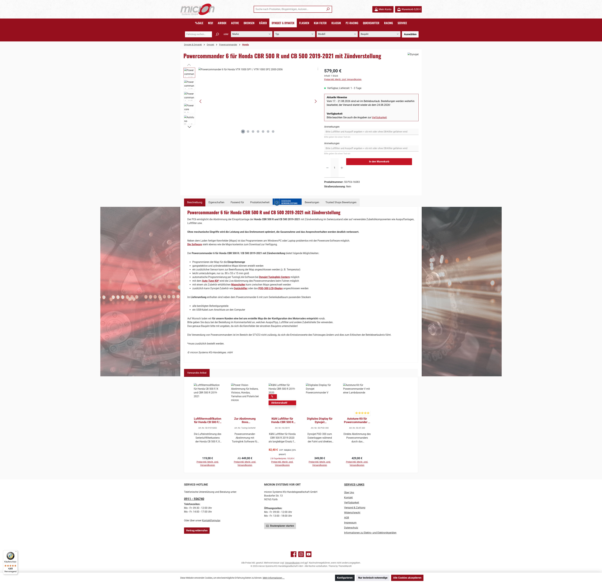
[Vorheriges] (200, 101)
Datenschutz (351, 527)
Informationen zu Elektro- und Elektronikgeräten (370, 532)
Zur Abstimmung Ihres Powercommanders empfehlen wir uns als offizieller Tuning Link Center (245, 420)
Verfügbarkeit (379, 117)
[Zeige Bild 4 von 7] (258, 131)
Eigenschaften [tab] (216, 202)
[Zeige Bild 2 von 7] (248, 131)
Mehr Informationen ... (274, 578)
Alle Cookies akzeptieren (407, 577)
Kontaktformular (211, 520)
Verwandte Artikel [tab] (196, 372)
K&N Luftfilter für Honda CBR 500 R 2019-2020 (282, 420)
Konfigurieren (345, 577)
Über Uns (349, 492)
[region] (250, 101)
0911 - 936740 (194, 499)
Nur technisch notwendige (373, 577)
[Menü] (16, 552)
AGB (346, 517)
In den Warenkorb (379, 161)
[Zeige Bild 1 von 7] (243, 131)
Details (245, 459)
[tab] (194, 202)
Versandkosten (292, 563)
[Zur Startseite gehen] (197, 9)
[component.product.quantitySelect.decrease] (327, 168)
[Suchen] (328, 9)
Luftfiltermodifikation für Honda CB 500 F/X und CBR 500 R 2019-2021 (207, 420)
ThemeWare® (345, 566)
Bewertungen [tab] (312, 202)
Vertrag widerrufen (197, 530)
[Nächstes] (315, 101)
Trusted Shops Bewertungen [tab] (340, 202)
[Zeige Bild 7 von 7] (273, 131)
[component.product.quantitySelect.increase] (342, 168)
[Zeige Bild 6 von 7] (268, 131)
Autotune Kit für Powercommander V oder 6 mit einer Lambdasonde (357, 420)
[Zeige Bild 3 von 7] (253, 131)
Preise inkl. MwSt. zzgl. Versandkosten (343, 79)
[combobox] (289, 9)
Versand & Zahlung (354, 507)
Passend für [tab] (237, 202)
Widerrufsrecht (352, 512)
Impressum (350, 522)
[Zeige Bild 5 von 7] (263, 131)
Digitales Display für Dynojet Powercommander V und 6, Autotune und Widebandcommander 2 (319, 420)
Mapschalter (238, 284)
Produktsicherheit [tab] (259, 202)
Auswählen (410, 34)
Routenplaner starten (281, 525)
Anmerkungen (332, 126)
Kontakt (348, 497)
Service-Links (354, 484)
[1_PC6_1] (258, 101)
